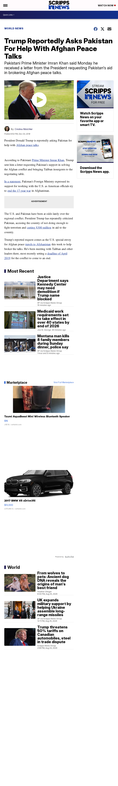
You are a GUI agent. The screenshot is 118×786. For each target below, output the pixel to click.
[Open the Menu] (5, 5)
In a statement (12, 181)
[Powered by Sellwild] (69, 557)
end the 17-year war (19, 190)
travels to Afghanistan (38, 244)
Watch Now (106, 5)
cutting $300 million (39, 227)
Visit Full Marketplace (64, 382)
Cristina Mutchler (24, 129)
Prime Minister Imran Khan (48, 160)
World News (14, 28)
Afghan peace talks (27, 145)
